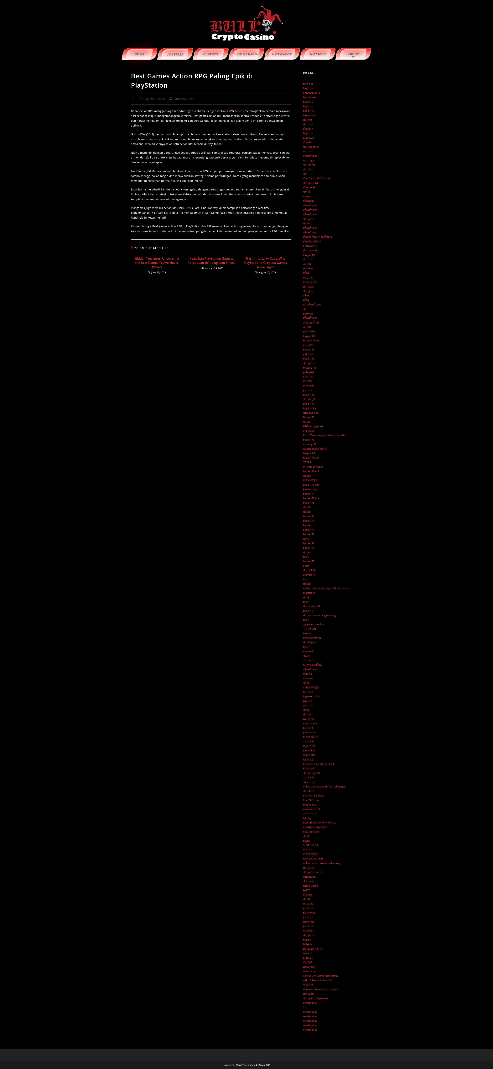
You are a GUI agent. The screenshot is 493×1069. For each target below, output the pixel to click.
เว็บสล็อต (308, 129)
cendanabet (310, 1002)
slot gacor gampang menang (319, 615)
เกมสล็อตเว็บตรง (312, 304)
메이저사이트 (310, 737)
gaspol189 (309, 331)
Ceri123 (307, 381)
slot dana (308, 881)
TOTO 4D (308, 660)
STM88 (307, 462)
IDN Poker (309, 750)
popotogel (309, 138)
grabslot (308, 957)
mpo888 (308, 894)
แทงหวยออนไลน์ (312, 665)
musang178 (309, 282)
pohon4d (308, 372)
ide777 (307, 538)
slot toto (308, 124)
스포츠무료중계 (312, 687)
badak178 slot (311, 457)
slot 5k (307, 192)
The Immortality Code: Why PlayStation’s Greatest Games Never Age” (265, 262)
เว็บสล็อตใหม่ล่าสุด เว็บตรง (317, 237)
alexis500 (308, 741)
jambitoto (308, 908)
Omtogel (308, 678)
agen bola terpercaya (315, 827)
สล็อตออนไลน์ (311, 322)
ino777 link (309, 746)
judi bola (308, 354)
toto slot (308, 84)
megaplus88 (310, 723)
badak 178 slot (311, 340)
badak (306, 525)
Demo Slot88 (310, 885)
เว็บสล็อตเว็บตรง (312, 241)
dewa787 (308, 277)
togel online (310, 408)
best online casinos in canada (319, 822)
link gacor (308, 719)
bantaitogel (309, 97)
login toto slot (311, 696)
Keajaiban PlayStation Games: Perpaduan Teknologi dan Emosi (211, 260)
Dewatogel (309, 966)
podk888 (308, 313)
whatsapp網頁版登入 (315, 448)
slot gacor (308, 219)
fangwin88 (309, 115)
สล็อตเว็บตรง (310, 156)
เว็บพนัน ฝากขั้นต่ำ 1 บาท (316, 178)
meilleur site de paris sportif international (326, 588)
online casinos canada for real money (324, 786)
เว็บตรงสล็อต (310, 187)
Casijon (307, 196)
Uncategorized (184, 99)
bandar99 (308, 728)
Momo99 (308, 385)
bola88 (307, 939)
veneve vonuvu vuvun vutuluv (320, 975)
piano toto (309, 912)
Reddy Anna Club (313, 858)
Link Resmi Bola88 (313, 795)
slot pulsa (308, 867)
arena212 (308, 345)
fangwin (307, 633)
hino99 (239, 111)
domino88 (309, 755)
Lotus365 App (311, 831)
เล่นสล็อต (308, 268)
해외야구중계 (310, 480)
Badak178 (308, 394)
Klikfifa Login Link (313, 426)
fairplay (307, 818)
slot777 (307, 714)
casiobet (308, 930)
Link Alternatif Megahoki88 (318, 764)
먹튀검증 (308, 984)
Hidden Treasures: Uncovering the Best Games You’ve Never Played (157, 262)
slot (305, 174)
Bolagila (307, 944)
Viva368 (307, 962)
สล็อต (306, 273)
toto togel (308, 160)
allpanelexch (310, 813)
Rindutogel (309, 876)
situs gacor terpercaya (315, 998)
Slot (305, 1007)
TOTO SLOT (309, 629)
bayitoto (308, 88)
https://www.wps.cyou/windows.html (324, 435)
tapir (306, 556)
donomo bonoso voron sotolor (321, 989)
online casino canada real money (321, 863)
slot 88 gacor (310, 642)
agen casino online (313, 624)
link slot (307, 120)
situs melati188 (311, 606)
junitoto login (311, 489)
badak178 (308, 110)
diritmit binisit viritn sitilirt (318, 980)
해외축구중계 (310, 854)
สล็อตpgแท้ (309, 201)
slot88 (306, 683)
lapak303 (308, 759)
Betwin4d (308, 768)
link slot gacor (311, 146)
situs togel (309, 165)
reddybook (309, 804)
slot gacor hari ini (313, 872)
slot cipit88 (309, 570)
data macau (310, 971)
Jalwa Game (309, 732)
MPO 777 (308, 849)
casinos (307, 953)
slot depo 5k (310, 250)
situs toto (308, 169)
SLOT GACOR (310, 845)
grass (306, 566)
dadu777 (308, 259)
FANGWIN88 (310, 246)
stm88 (306, 656)
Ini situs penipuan (313, 466)
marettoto (309, 575)
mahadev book (311, 809)
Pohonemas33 (311, 93)
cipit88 (307, 223)
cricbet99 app (311, 412)
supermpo (309, 782)
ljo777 (306, 890)
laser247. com (311, 800)
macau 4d (308, 651)
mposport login (312, 638)
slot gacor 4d (310, 183)
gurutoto (308, 376)
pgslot (306, 840)
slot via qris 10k (312, 773)
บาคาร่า (307, 674)
